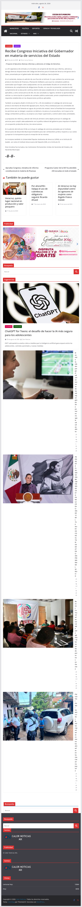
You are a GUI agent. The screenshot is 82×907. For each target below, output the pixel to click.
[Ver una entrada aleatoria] (76, 23)
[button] (29, 25)
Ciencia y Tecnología (51, 21)
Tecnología (17, 288)
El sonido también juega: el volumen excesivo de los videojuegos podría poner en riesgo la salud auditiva (76, 354)
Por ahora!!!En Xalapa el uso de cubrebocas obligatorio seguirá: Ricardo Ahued (39, 185)
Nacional (14, 26)
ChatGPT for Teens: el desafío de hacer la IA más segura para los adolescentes (38, 295)
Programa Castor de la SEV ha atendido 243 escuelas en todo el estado (60, 162)
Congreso (9, 38)
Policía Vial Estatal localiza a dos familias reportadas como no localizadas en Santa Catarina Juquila (76, 694)
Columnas (9, 288)
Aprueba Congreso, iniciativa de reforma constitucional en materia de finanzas (22, 162)
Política (25, 21)
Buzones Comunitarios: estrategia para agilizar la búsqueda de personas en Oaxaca (76, 597)
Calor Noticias (26, 301)
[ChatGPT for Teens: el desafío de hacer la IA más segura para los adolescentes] (41, 265)
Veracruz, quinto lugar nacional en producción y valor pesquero (14, 194)
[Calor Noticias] (5, 23)
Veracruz (17, 38)
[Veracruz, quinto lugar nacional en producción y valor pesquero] (14, 176)
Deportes (36, 21)
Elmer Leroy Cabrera (27, 52)
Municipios (14, 21)
